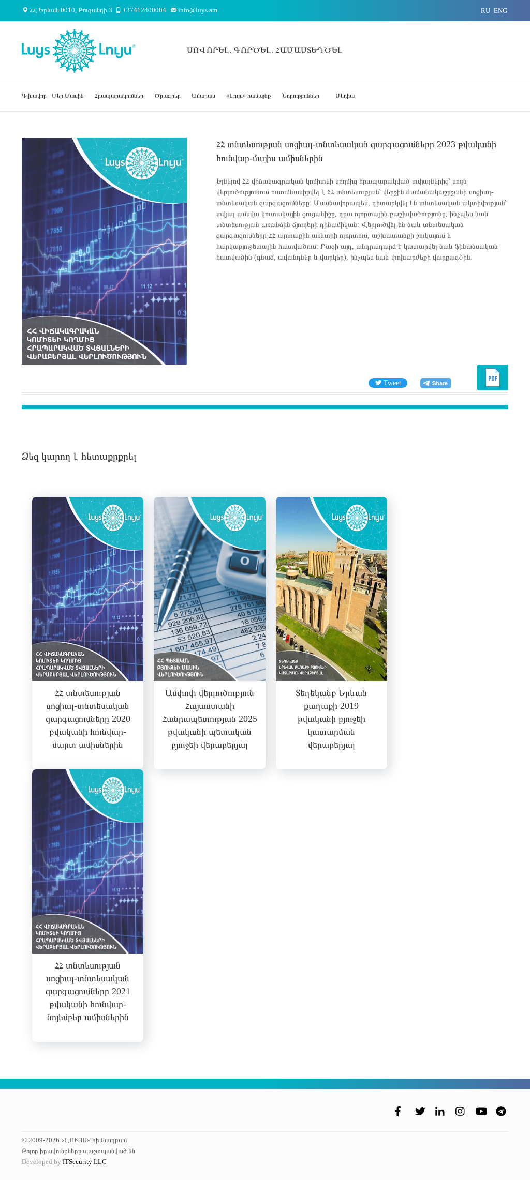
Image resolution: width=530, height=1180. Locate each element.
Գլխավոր (34, 95)
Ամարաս (203, 95)
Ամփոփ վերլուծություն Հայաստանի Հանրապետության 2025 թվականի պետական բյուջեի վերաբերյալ (210, 719)
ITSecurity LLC (85, 1162)
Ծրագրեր (167, 95)
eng (500, 10)
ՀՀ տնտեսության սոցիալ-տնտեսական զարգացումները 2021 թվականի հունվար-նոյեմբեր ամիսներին (88, 991)
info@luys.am (197, 10)
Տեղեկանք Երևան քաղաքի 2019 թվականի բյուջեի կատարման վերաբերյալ (331, 719)
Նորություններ (300, 95)
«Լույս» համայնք (248, 95)
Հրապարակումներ (119, 95)
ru (485, 10)
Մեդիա (345, 95)
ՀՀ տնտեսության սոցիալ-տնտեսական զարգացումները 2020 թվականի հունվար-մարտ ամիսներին (88, 719)
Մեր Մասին (68, 95)
